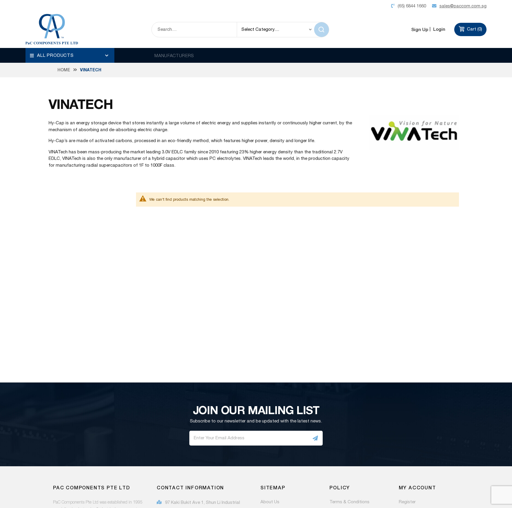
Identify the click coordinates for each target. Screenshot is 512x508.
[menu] (69, 55)
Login (438, 29)
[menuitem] (69, 55)
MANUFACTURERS (174, 55)
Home (63, 70)
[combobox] (194, 29)
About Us (269, 502)
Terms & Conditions (349, 502)
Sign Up (419, 29)
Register (407, 502)
